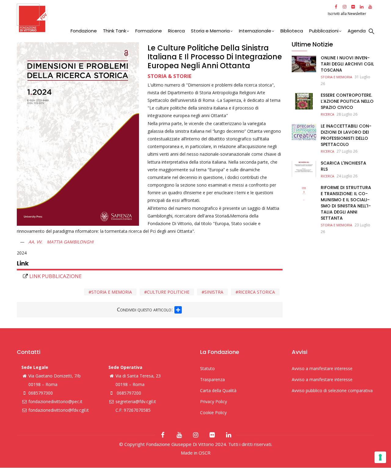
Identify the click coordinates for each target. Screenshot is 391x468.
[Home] (171, 18)
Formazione (148, 31)
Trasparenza (212, 379)
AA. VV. (35, 242)
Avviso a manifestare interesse (322, 368)
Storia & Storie (170, 76)
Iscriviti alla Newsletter (347, 13)
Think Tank (114, 31)
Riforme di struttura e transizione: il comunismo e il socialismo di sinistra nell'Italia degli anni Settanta (346, 202)
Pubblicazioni (323, 31)
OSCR (204, 453)
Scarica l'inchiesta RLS (343, 166)
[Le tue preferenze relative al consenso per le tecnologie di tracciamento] (380, 457)
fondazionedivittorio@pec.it (55, 401)
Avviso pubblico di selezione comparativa (332, 390)
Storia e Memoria (210, 31)
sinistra (213, 292)
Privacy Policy (213, 401)
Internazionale (255, 31)
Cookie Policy (213, 412)
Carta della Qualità (218, 390)
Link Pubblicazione (55, 276)
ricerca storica (256, 292)
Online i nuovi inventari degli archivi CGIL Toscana (347, 64)
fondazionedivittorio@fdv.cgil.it (58, 410)
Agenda (357, 31)
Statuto (207, 368)
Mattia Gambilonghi (70, 242)
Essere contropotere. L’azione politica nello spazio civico (347, 101)
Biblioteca (291, 31)
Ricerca (176, 31)
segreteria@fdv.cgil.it (135, 401)
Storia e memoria (111, 292)
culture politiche (168, 292)
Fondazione (84, 31)
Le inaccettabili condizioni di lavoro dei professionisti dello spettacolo (346, 135)
